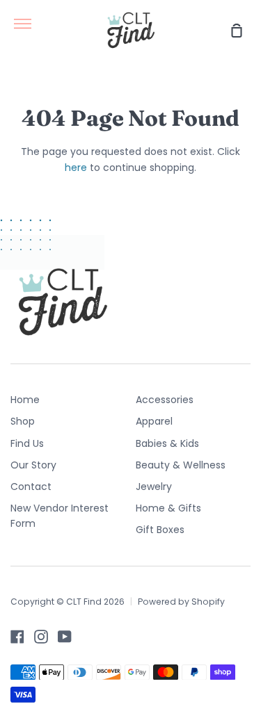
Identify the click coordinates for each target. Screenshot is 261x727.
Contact (31, 486)
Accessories (164, 400)
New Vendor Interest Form (59, 515)
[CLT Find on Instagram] (41, 637)
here (76, 167)
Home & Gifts (168, 508)
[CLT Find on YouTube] (65, 637)
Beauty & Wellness (181, 465)
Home (25, 400)
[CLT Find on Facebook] (17, 637)
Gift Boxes (160, 530)
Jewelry (154, 486)
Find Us (27, 443)
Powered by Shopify (181, 601)
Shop (22, 421)
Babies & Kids (167, 443)
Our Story (33, 465)
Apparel (154, 421)
